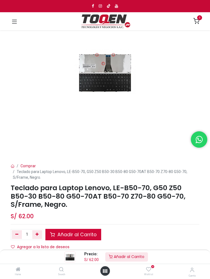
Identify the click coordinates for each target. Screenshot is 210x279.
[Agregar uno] (37, 234)
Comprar (28, 166)
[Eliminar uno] (17, 234)
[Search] (61, 270)
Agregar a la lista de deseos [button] (43, 247)
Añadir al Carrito (128, 256)
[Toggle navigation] (14, 21)
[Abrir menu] (105, 271)
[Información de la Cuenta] (192, 270)
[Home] (18, 270)
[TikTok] (108, 6)
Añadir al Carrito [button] (76, 234)
